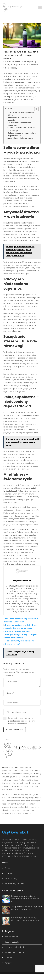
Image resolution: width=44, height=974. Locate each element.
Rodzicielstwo (11, 936)
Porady (8, 963)
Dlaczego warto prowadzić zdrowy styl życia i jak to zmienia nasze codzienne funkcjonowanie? (20, 628)
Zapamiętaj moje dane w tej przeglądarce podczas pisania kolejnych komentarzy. (21, 721)
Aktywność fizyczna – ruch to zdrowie (20, 118)
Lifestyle (8, 957)
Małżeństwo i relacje (15, 952)
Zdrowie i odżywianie (27, 65)
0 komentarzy (10, 68)
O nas (8, 868)
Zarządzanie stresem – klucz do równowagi (21, 129)
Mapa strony (11, 878)
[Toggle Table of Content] (35, 109)
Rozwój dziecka (12, 942)
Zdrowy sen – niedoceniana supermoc (19, 124)
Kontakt (8, 873)
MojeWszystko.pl (29, 62)
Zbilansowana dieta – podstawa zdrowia (21, 113)
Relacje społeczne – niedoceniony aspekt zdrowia (22, 134)
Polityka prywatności (15, 884)
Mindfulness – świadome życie (20, 138)
